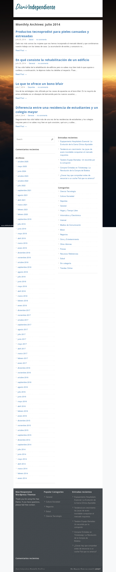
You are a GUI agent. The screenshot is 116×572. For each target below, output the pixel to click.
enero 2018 (22, 305)
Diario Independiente (23, 569)
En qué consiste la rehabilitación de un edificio (52, 60)
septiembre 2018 (24, 267)
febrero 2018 (23, 300)
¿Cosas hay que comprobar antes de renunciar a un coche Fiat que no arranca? (77, 177)
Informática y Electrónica (70, 215)
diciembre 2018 (24, 252)
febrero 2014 (23, 473)
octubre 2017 (23, 320)
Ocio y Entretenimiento (69, 239)
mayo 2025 (22, 166)
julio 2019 (21, 224)
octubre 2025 (23, 161)
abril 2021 (22, 200)
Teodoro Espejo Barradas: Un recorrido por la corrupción (84, 524)
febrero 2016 (23, 411)
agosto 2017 (23, 329)
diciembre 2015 (24, 420)
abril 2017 (22, 348)
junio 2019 (22, 228)
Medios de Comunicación (70, 225)
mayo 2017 (22, 343)
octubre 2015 (23, 430)
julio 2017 (21, 334)
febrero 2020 (23, 214)
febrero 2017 (23, 358)
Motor (62, 229)
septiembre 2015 (24, 435)
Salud (31, 39)
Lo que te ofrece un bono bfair (39, 83)
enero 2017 (22, 363)
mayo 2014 (22, 459)
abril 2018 (22, 291)
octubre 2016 (23, 377)
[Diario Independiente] (37, 7)
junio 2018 (22, 281)
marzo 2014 (22, 468)
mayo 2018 (22, 286)
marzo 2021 (22, 204)
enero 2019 (22, 248)
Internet (63, 220)
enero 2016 (22, 415)
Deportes (31, 87)
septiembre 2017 (24, 324)
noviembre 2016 (24, 372)
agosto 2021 (23, 195)
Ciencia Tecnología (68, 191)
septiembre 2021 (24, 190)
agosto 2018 (23, 272)
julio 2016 (21, 391)
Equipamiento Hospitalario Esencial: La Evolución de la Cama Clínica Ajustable (76, 143)
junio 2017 (22, 339)
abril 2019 (22, 238)
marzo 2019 (22, 243)
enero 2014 (22, 478)
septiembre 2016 (24, 382)
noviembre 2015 (24, 425)
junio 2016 (22, 396)
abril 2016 (22, 406)
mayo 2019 (22, 233)
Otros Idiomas (66, 244)
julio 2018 (21, 276)
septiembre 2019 (24, 219)
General (32, 63)
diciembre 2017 (24, 310)
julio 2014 (21, 449)
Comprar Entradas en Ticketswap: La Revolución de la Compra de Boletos (76, 169)
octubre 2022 (23, 180)
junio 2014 (22, 454)
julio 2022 (21, 185)
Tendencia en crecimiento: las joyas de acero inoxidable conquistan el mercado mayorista (76, 152)
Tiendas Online (66, 268)
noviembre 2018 (24, 257)
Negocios (64, 234)
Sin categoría (65, 263)
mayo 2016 (22, 401)
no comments (41, 39)
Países (63, 249)
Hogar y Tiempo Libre (69, 210)
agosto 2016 (23, 387)
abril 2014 (22, 463)
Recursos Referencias (69, 253)
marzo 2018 (22, 296)
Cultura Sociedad (67, 196)
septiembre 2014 (24, 444)
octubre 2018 (23, 262)
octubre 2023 (23, 176)
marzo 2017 (22, 353)
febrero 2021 (23, 209)
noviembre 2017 (24, 315)
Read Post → (21, 50)
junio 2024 (22, 171)
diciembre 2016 (24, 367)
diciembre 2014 (24, 439)
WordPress (41, 569)
